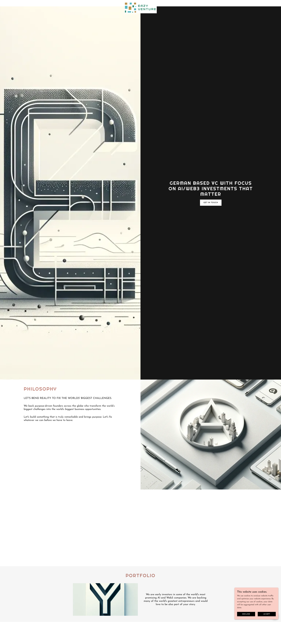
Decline (246, 614)
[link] (140, 3)
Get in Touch (211, 203)
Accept (266, 614)
